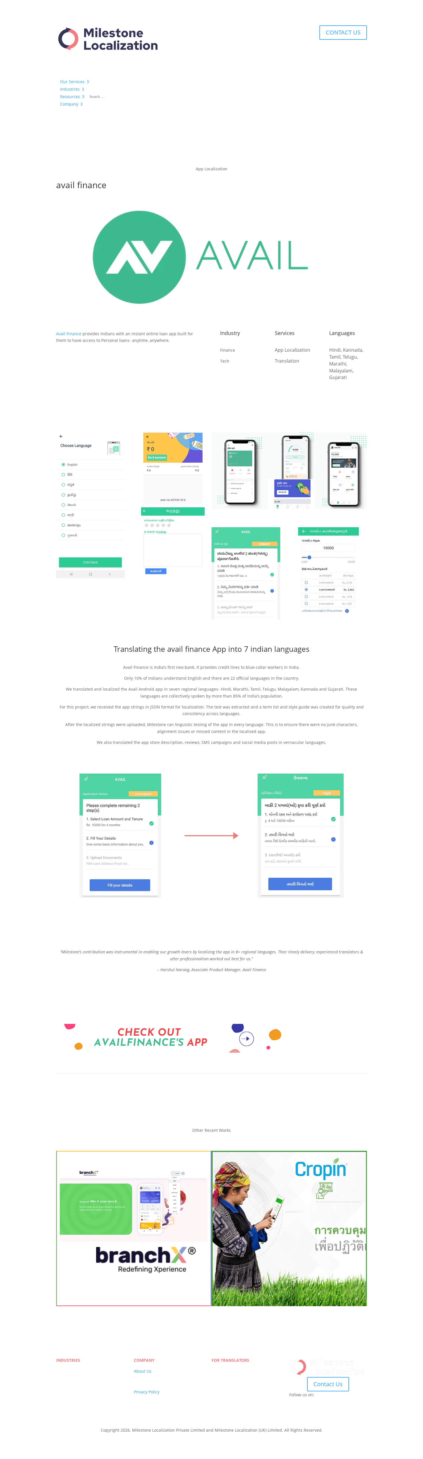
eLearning (65, 1385)
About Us (142, 1371)
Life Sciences (68, 1371)
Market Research (72, 1398)
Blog (138, 1405)
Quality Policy (147, 1385)
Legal (61, 1392)
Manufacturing (70, 1378)
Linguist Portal (225, 1378)
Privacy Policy (146, 1392)
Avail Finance (68, 333)
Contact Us (328, 1384)
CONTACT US (343, 32)
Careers (141, 1378)
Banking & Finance (74, 1405)
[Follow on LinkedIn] (328, 1402)
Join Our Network (228, 1371)
